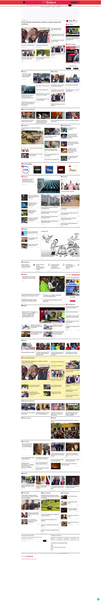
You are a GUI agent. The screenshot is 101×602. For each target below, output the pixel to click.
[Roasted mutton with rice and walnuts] (64, 523)
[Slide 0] (27, 438)
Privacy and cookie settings (63, 553)
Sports (25, 340)
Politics (25, 274)
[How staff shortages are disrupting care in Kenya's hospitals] (41, 449)
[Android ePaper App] (68, 68)
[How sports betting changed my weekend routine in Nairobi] (64, 158)
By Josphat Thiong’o (26, 25)
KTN (64, 5)
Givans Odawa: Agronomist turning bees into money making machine (33, 219)
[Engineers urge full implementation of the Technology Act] (24, 212)
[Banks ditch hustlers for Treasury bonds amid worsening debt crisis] (50, 200)
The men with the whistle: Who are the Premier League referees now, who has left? (57, 353)
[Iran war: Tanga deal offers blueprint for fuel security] (24, 233)
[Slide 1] (29, 438)
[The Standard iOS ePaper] (75, 68)
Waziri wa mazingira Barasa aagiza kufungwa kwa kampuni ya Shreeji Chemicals (27, 486)
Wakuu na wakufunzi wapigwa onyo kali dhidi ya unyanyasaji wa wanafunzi (43, 486)
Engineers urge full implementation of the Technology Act (32, 211)
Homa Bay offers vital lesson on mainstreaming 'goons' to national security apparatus (40, 267)
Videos (25, 305)
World (54, 418)
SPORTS (46, 5)
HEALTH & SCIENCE (28, 401)
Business (25, 176)
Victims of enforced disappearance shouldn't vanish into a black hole (25, 265)
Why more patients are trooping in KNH (51, 159)
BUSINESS (37, 5)
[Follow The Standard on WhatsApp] (98, 599)
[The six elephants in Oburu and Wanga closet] (24, 239)
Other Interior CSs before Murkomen (28, 45)
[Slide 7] (37, 438)
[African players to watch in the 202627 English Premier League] (73, 346)
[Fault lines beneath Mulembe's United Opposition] (58, 49)
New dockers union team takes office (67, 191)
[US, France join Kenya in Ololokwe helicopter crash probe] (52, 131)
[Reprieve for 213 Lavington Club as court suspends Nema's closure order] (24, 197)
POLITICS (34, 5)
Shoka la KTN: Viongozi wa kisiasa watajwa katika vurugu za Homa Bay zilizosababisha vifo (72, 38)
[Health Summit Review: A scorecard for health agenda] (25, 155)
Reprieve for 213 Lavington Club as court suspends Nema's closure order (33, 196)
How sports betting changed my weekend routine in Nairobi (73, 157)
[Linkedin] (68, 538)
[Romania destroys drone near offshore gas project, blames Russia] (56, 466)
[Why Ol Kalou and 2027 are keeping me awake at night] (52, 284)
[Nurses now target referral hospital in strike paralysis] (41, 78)
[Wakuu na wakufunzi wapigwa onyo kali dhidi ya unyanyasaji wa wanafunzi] (43, 480)
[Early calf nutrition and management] (64, 129)
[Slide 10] (42, 438)
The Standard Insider (29, 358)
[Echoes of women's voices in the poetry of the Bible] (24, 245)
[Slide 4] (33, 438)
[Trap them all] (60, 244)
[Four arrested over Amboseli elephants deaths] (32, 137)
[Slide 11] (43, 438)
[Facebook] (54, 538)
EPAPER (70, 5)
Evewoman (65, 493)
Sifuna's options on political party (42, 45)
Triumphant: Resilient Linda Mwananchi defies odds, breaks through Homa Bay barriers (42, 121)
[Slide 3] (32, 438)
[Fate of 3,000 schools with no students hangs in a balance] (47, 386)
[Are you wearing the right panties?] (64, 503)
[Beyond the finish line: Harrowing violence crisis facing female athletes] (52, 144)
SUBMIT (44, 540)
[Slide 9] (40, 438)
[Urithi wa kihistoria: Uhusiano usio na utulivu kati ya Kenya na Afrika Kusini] (58, 480)
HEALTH (43, 5)
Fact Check (26, 441)
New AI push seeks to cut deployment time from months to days (32, 204)
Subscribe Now (73, 54)
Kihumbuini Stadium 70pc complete (28, 352)
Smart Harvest (46, 493)
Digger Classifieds (57, 547)
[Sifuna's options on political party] (73, 78)
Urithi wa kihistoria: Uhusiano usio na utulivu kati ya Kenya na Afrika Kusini (57, 487)
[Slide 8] (39, 438)
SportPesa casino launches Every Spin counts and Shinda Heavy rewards (73, 143)
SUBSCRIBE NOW (74, 2)
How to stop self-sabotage (72, 496)
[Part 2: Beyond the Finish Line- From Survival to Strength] (43, 52)
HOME (27, 5)
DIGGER (73, 5)
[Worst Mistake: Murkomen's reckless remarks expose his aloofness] (35, 35)
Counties (64, 176)
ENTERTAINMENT (50, 5)
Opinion (25, 229)
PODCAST (67, 5)
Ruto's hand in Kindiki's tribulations (72, 120)
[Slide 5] (35, 438)
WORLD (40, 5)
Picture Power (27, 418)
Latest (24, 71)
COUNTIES (31, 5)
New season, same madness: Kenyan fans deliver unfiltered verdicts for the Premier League (42, 353)
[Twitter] (61, 538)
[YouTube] (76, 538)
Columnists (26, 262)
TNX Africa (26, 493)
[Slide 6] (36, 438)
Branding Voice (66, 125)
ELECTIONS (54, 5)
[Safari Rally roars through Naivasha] (35, 429)
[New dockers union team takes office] (25, 149)
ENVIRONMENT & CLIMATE (59, 5)
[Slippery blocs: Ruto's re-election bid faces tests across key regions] (28, 52)
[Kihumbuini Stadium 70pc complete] (28, 346)
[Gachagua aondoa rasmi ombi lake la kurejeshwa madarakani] (73, 480)
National (25, 125)
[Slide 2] (30, 438)
